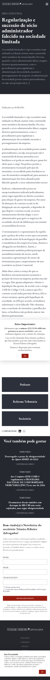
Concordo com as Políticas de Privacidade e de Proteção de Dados (24, 590)
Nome (6, 557)
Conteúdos (25, 642)
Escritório (25, 638)
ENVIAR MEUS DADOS (25, 598)
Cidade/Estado (10, 577)
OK (42, 672)
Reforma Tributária (25, 401)
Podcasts (25, 384)
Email (6, 567)
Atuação (25, 646)
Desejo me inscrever (13, 587)
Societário (25, 418)
